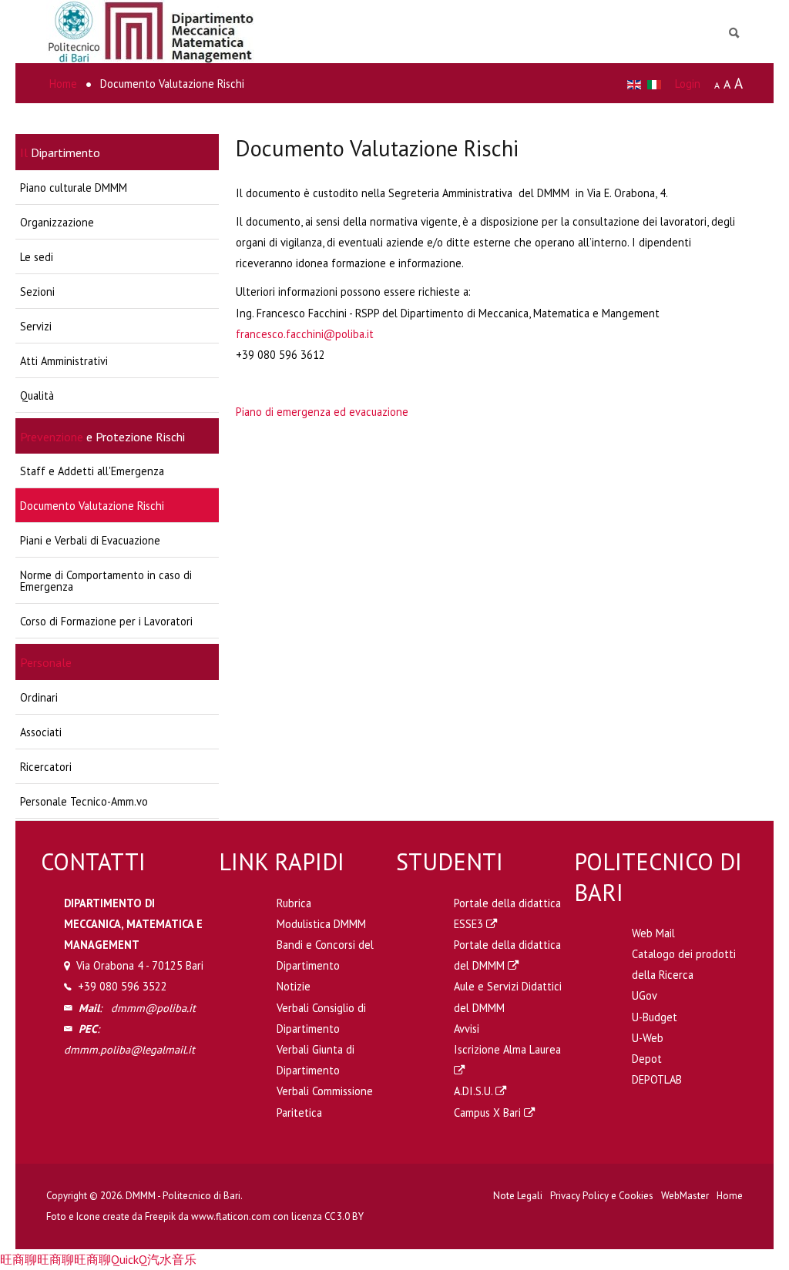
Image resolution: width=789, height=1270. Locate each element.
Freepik (160, 1216)
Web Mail (653, 933)
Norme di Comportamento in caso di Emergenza (106, 581)
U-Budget (654, 1017)
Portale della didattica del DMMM (507, 955)
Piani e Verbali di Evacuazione (90, 540)
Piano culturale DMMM (73, 187)
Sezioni (37, 291)
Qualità (37, 395)
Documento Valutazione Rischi (92, 505)
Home (730, 1195)
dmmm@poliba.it (153, 1007)
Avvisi (466, 1028)
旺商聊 (18, 1259)
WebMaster (685, 1195)
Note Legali (517, 1195)
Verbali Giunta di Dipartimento (315, 1059)
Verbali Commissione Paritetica (325, 1101)
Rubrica (294, 903)
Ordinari (39, 697)
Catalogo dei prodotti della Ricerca (684, 964)
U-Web (647, 1037)
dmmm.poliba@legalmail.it (129, 1049)
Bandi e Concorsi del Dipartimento (325, 955)
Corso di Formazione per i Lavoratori (106, 621)
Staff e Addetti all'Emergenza (92, 471)
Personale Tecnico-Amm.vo (84, 801)
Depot (647, 1058)
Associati (41, 732)
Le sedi (36, 257)
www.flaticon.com (230, 1216)
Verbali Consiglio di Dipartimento (321, 1018)
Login (687, 83)
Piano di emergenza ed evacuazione (322, 411)
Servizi (36, 326)
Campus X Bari (489, 1112)
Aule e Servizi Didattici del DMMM (508, 996)
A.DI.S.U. (474, 1091)
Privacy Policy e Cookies (601, 1195)
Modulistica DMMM (321, 923)
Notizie (294, 986)
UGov (644, 995)
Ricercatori (46, 766)
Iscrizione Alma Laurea (507, 1049)
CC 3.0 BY (344, 1216)
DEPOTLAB (657, 1079)
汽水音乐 (171, 1259)
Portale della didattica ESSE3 (507, 913)
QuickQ (129, 1259)
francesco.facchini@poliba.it (305, 334)
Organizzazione (57, 222)
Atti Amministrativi (64, 361)
